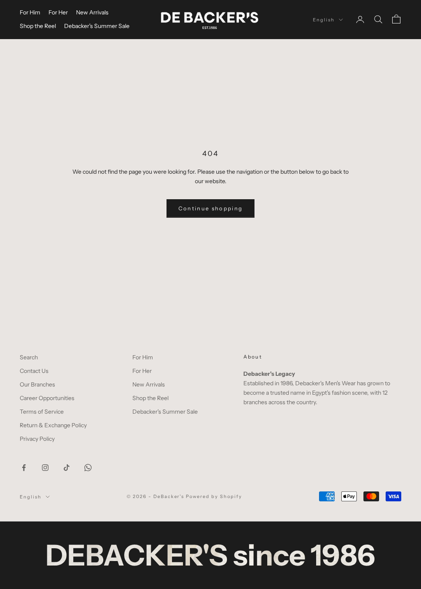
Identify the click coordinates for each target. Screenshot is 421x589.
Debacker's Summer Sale (97, 26)
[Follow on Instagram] (45, 467)
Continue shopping (210, 208)
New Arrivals (92, 12)
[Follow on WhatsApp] (88, 467)
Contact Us (34, 371)
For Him (30, 12)
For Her (58, 12)
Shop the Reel (38, 26)
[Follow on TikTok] (66, 467)
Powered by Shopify (214, 496)
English (324, 20)
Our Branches (37, 384)
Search (29, 357)
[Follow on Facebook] (24, 467)
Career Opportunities (47, 398)
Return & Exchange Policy (53, 425)
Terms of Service (42, 411)
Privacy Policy (37, 438)
